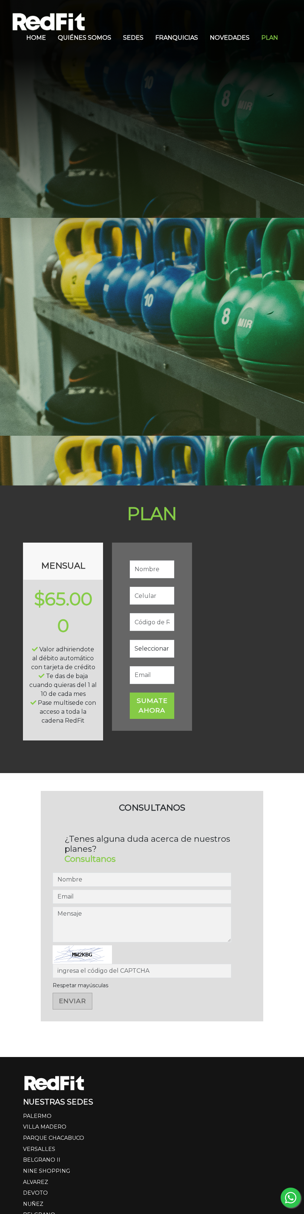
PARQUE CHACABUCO (53, 1138)
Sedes (133, 37)
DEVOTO (35, 1193)
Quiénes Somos (84, 37)
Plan (269, 37)
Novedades (230, 37)
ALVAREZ (35, 1182)
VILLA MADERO (44, 1126)
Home (36, 37)
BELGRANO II (41, 1159)
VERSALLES (39, 1149)
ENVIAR (72, 1001)
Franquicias (176, 37)
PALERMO (37, 1116)
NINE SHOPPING (46, 1171)
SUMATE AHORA (152, 705)
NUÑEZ (33, 1204)
